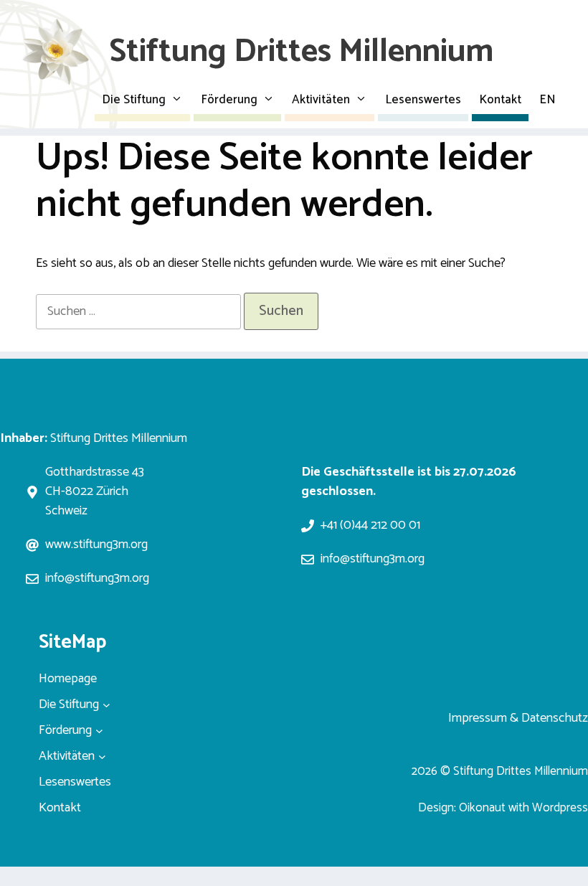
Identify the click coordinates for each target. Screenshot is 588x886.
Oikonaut (482, 808)
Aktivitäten (321, 100)
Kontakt (500, 100)
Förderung (229, 100)
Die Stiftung (134, 100)
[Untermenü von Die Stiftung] (106, 705)
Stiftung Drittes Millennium (301, 51)
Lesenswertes (423, 100)
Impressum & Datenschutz (518, 718)
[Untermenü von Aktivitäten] (102, 756)
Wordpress (560, 808)
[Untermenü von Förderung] (99, 731)
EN (547, 100)
